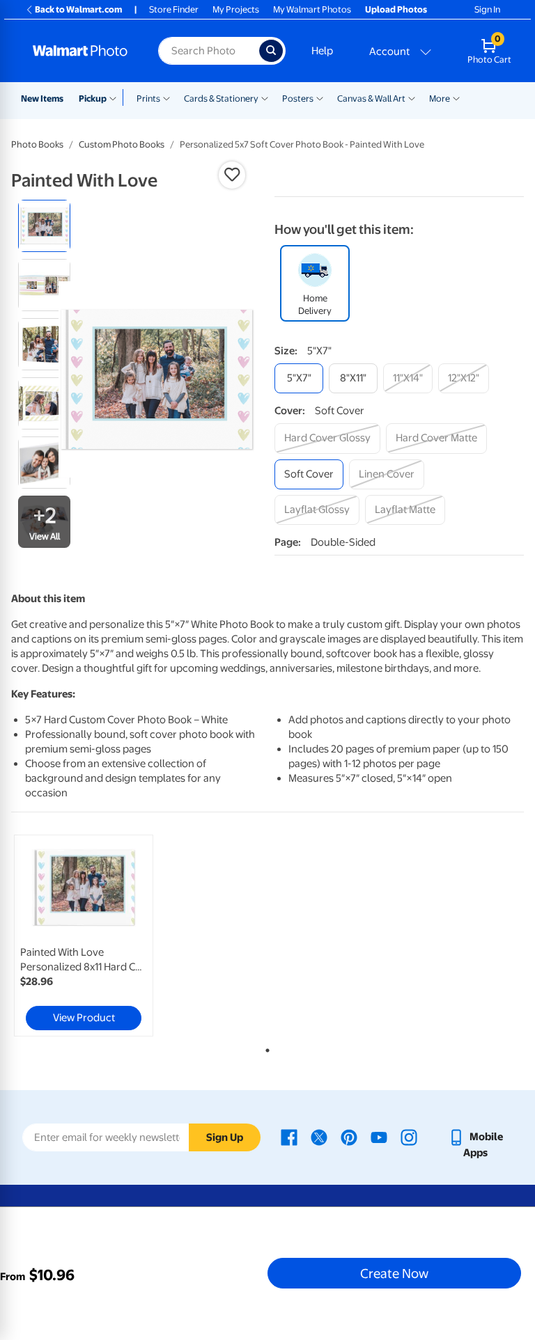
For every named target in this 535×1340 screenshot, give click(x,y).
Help (322, 51)
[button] (232, 174)
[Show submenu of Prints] (166, 97)
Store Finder (174, 9)
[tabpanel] (97, 935)
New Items (42, 98)
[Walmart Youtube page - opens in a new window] (379, 1136)
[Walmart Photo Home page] (80, 51)
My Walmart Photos (312, 9)
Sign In (487, 9)
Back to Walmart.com (78, 9)
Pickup (93, 98)
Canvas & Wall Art (371, 98)
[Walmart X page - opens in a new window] (319, 1136)
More (439, 98)
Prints (148, 98)
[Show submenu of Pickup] (116, 97)
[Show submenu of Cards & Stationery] (265, 97)
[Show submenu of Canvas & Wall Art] (412, 97)
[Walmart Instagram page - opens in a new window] (409, 1136)
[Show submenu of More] (456, 97)
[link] (84, 935)
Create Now (394, 1273)
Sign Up (224, 1137)
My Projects (235, 9)
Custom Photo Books (121, 144)
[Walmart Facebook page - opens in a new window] (289, 1136)
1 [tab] (265, 1048)
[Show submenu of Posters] (320, 97)
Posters (297, 98)
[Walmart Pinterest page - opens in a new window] (349, 1136)
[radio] (44, 226)
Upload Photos (396, 9)
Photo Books (37, 144)
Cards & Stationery (221, 98)
